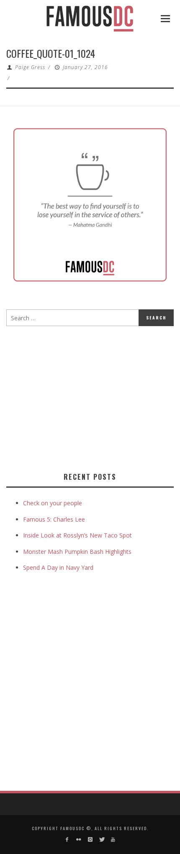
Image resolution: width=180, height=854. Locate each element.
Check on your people (53, 503)
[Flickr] (78, 839)
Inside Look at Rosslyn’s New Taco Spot (77, 535)
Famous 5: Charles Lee (54, 519)
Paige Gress (30, 67)
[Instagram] (89, 839)
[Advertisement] (76, 397)
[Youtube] (112, 839)
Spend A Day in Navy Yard (58, 567)
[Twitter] (101, 839)
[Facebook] (67, 839)
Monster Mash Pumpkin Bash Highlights (77, 552)
